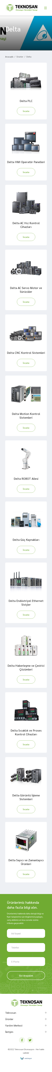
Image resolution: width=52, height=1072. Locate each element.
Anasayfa (9, 56)
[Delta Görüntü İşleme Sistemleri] (26, 775)
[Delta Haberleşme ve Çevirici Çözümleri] (26, 645)
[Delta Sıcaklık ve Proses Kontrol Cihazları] (26, 710)
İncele (26, 111)
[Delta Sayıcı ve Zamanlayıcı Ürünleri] (26, 840)
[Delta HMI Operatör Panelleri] (26, 142)
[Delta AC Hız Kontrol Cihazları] (26, 203)
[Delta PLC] (26, 81)
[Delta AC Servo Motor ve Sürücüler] (26, 268)
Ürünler (19, 56)
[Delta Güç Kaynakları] (26, 519)
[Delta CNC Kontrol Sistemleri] (26, 332)
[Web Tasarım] (26, 1058)
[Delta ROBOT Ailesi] (26, 458)
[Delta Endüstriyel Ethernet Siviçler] (26, 581)
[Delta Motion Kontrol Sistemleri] (26, 394)
